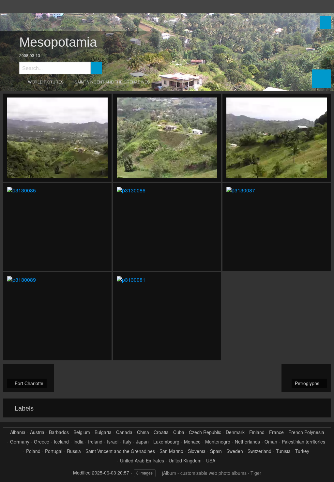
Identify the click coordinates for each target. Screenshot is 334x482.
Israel (112, 442)
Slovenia (196, 451)
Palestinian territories (303, 442)
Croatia (161, 432)
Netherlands (247, 442)
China (143, 432)
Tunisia (283, 451)
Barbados (59, 432)
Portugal (53, 451)
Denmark (235, 432)
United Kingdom (185, 461)
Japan (142, 442)
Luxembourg (166, 442)
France (276, 432)
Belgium (81, 432)
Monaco (192, 442)
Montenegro (217, 442)
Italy (127, 442)
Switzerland (259, 451)
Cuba (178, 432)
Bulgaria (103, 432)
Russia (74, 451)
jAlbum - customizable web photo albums (204, 473)
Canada (124, 432)
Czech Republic (205, 432)
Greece (41, 442)
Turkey (302, 451)
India (78, 442)
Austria (37, 432)
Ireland (95, 442)
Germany (19, 442)
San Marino (171, 451)
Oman (271, 442)
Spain (216, 451)
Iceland (61, 442)
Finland (257, 432)
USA (210, 461)
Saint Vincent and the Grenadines (112, 81)
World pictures (46, 81)
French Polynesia (306, 432)
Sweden (234, 451)
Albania (17, 432)
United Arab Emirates (142, 461)
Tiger (255, 473)
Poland (33, 451)
